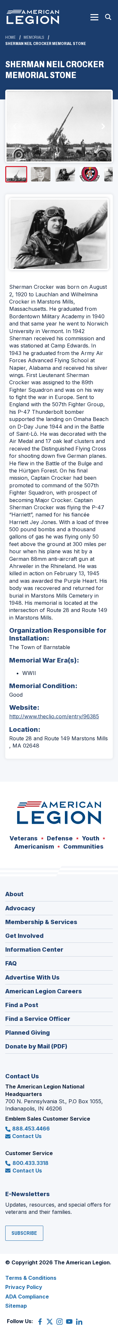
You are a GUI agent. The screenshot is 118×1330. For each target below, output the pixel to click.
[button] (94, 17)
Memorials (34, 37)
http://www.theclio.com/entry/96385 (54, 716)
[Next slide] (103, 126)
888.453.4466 (31, 1128)
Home (10, 37)
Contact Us (27, 1136)
